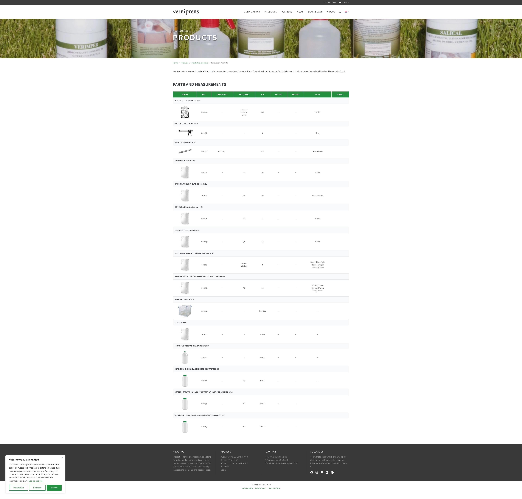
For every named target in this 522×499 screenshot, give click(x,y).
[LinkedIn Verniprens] (327, 473)
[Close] (62, 457)
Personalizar (18, 488)
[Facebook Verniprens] (311, 473)
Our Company (252, 12)
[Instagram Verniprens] (317, 473)
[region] (35, 474)
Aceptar (54, 488)
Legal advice (247, 488)
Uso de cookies (36, 481)
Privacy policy (260, 488)
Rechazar (37, 488)
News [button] (300, 12)
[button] (347, 12)
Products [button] (271, 12)
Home (175, 63)
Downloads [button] (315, 12)
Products (184, 63)
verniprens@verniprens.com (285, 463)
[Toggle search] (339, 12)
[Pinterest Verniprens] (332, 473)
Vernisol (287, 12)
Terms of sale (274, 488)
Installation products (200, 63)
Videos (331, 12)
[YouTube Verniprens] (322, 473)
